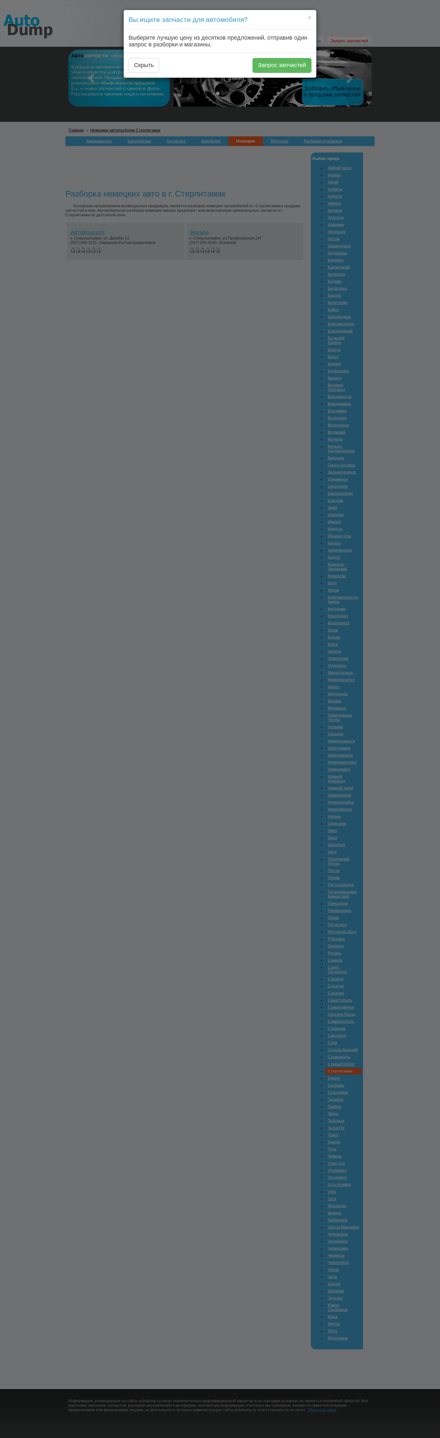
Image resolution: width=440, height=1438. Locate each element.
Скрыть (144, 65)
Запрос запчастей (282, 65)
